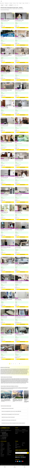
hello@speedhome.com (5, 435)
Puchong (14, 3)
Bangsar (20, 3)
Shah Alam (26, 3)
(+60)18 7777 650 (4, 438)
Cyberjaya (10, 3)
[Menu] (1, 1)
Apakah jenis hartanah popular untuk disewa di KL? (9, 420)
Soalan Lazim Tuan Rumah (18, 430)
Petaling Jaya (7, 3)
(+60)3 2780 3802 (4, 437)
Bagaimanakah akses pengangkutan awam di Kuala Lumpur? (10, 414)
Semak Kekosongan (8, 27)
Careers (23, 432)
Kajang (23, 3)
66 (19, 363)
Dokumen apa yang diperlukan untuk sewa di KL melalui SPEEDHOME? (11, 411)
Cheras (17, 3)
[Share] (1, 27)
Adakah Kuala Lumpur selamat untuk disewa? (8, 417)
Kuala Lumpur (2, 3)
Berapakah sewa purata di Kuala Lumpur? (8, 408)
